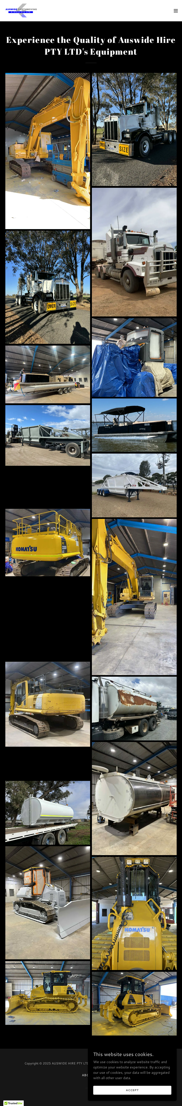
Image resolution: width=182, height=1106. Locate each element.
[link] (21, 11)
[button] (175, 10)
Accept (132, 1090)
